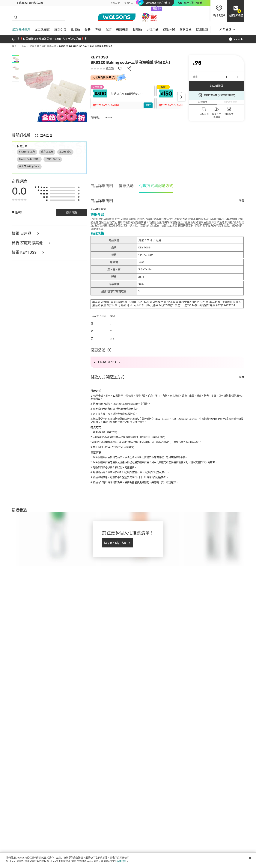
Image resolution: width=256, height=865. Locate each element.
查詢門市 (128, 3)
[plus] (237, 77)
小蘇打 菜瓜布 (53, 159)
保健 (109, 29)
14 (123, 403)
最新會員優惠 (21, 29)
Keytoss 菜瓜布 (27, 151)
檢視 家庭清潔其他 (28, 243)
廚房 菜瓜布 (47, 151)
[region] (128, 858)
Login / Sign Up (115, 542)
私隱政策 (121, 861)
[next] (181, 97)
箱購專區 (186, 29)
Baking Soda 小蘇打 (29, 159)
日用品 (137, 29)
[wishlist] (120, 68)
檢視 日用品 (22, 234)
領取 (148, 105)
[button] (235, 11)
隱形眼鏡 (202, 29)
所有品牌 (225, 29)
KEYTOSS (99, 57)
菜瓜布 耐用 (65, 151)
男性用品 (152, 29)
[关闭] (250, 858)
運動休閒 (169, 29)
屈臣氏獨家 (42, 29)
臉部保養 (60, 29)
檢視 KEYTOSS (24, 252)
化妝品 (75, 29)
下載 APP (115, 3)
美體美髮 (122, 29)
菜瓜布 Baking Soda (29, 166)
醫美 (88, 29)
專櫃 (98, 29)
